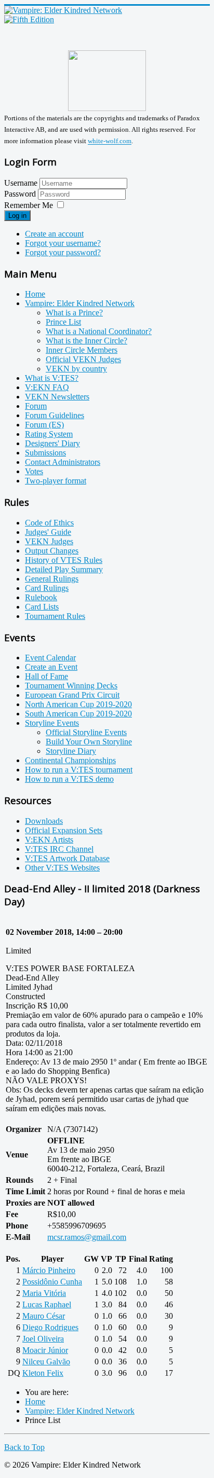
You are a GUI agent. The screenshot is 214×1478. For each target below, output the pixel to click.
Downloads (44, 821)
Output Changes (51, 550)
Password (21, 193)
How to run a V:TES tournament (78, 769)
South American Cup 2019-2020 (78, 713)
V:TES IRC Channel (59, 849)
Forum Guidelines (54, 415)
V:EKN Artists (49, 839)
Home (35, 293)
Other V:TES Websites (62, 867)
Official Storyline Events (86, 732)
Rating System (49, 434)
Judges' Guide (48, 532)
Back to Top (24, 1447)
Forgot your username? (63, 243)
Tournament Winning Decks (71, 685)
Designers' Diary (52, 443)
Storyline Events (52, 723)
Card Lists (42, 606)
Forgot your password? (63, 252)
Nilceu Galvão (46, 1361)
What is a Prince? (74, 312)
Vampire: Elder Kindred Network (80, 303)
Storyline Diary (71, 751)
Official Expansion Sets (63, 830)
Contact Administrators (62, 462)
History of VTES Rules (63, 560)
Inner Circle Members (81, 350)
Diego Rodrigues (50, 1327)
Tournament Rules (55, 616)
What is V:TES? (51, 378)
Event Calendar (50, 657)
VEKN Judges (49, 541)
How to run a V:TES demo (69, 779)
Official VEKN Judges (83, 359)
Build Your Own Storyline (89, 741)
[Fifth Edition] (29, 19)
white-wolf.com (109, 141)
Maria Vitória (44, 1293)
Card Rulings (47, 588)
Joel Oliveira (43, 1338)
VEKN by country (76, 368)
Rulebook (41, 597)
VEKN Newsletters (57, 396)
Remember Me (28, 205)
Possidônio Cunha (52, 1281)
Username (20, 182)
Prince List (63, 321)
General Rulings (51, 578)
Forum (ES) (44, 424)
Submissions (45, 452)
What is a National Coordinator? (99, 331)
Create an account (54, 233)
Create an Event (51, 666)
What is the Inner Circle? (86, 340)
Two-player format (55, 480)
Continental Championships (70, 760)
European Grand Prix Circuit (72, 694)
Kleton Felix (42, 1373)
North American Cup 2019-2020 (78, 704)
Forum (36, 406)
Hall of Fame (46, 676)
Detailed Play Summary (64, 569)
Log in (17, 215)
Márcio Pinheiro (48, 1270)
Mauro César (43, 1315)
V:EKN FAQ (47, 387)
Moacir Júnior (45, 1350)
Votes (34, 471)
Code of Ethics (49, 522)
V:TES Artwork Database (67, 858)
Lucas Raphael (46, 1304)
